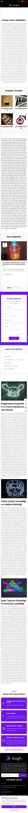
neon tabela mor (8, 362)
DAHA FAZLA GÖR (7, 274)
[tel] (26, 404)
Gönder (14, 338)
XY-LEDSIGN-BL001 (21, 108)
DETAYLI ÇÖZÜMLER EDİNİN (13, 749)
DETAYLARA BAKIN (7, 101)
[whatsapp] (26, 407)
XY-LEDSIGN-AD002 (7, 109)
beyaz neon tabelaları (9, 369)
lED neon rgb (20, 359)
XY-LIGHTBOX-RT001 (21, 127)
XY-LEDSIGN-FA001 (7, 126)
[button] (8, 287)
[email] (26, 411)
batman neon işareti (9, 359)
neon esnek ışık (7, 356)
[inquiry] (26, 400)
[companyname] (14, 5)
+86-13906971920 (6, 792)
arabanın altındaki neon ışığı (11, 366)
